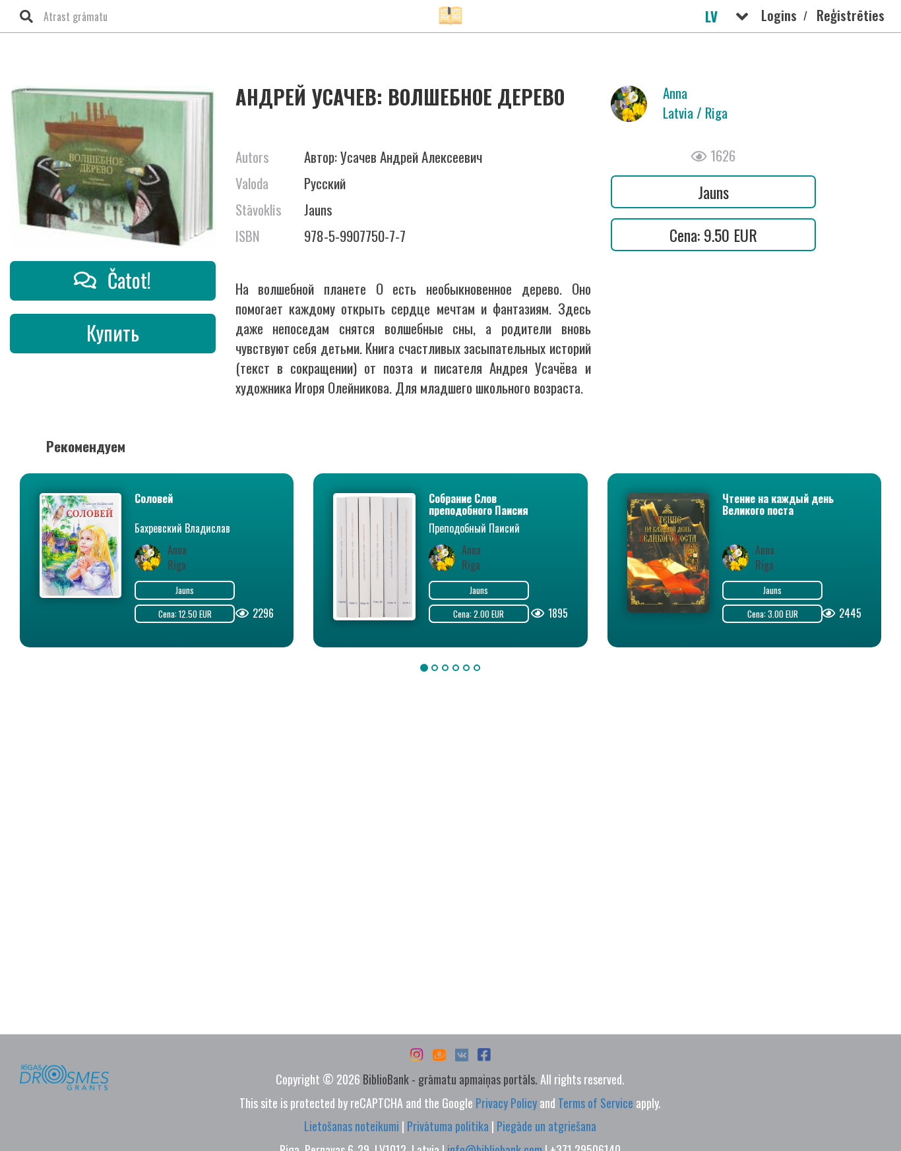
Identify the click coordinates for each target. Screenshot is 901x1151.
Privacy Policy (506, 1102)
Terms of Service (595, 1102)
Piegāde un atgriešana (546, 1126)
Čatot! (127, 280)
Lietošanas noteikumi (351, 1126)
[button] (742, 16)
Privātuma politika (448, 1126)
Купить (112, 332)
